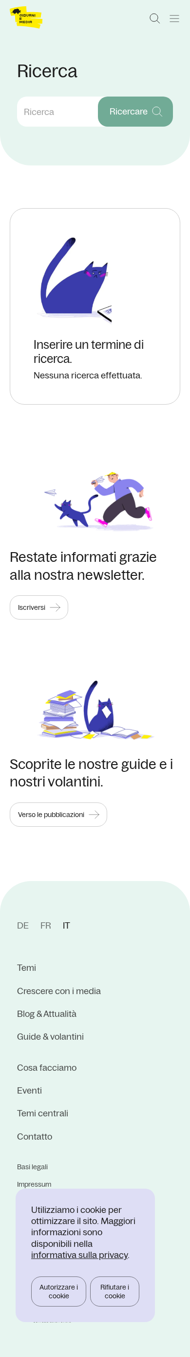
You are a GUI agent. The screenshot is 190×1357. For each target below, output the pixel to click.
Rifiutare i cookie (114, 1291)
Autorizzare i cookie (58, 1291)
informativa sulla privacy (79, 1254)
